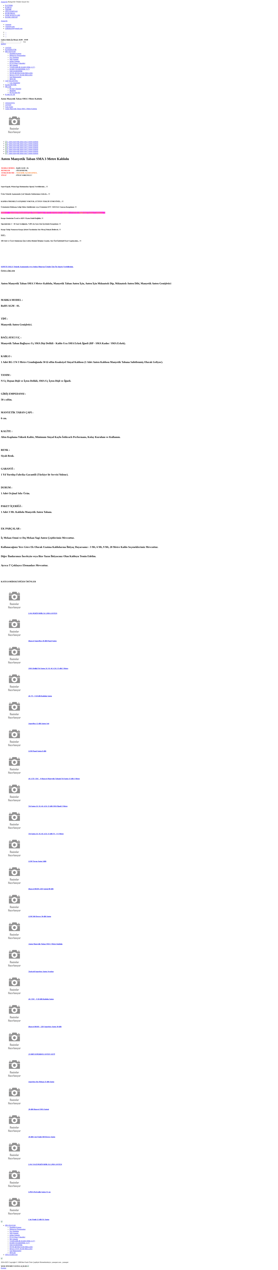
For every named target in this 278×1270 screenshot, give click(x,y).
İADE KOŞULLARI (12, 15)
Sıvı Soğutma (14, 57)
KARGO (8, 7)
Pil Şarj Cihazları (15, 89)
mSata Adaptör (15, 61)
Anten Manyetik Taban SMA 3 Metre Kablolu (21, 109)
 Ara (23, 42)
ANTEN (8, 48)
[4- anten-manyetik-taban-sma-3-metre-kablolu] (21, 147)
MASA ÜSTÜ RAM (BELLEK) (21, 75)
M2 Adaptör (14, 65)
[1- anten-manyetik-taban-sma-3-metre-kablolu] (21, 142)
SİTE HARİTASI (11, 11)
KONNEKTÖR (10, 50)
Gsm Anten (9, 107)
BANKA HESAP (11, 17)
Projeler (3, 1268)
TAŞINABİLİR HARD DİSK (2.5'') (22, 67)
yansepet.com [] (10, 26)
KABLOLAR (10, 94)
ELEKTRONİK (11, 85)
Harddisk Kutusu (15, 53)
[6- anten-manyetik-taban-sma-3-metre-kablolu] (21, 151)
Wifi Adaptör (14, 59)
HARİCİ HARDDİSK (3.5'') (20, 69)
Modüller (13, 91)
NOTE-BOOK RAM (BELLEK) (21, 73)
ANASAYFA (10, 103)
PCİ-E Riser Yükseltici (17, 63)
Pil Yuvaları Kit (15, 93)
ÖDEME (8, 9)
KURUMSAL (10, 13)
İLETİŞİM (9, 5)
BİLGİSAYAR (10, 52)
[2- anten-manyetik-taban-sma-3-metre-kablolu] (21, 144)
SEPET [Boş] (3, 44)
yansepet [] (8, 24)
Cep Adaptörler (15, 83)
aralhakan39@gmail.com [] (13, 28)
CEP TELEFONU (11, 81)
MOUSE (13, 79)
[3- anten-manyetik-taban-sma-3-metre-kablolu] (21, 146)
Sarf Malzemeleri (15, 77)
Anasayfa (4, 2)
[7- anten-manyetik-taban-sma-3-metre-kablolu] (21, 153)
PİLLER (8, 87)
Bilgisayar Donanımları (18, 55)
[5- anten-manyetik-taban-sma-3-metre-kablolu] (21, 149)
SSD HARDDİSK (16, 71)
